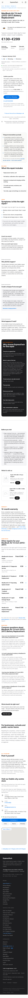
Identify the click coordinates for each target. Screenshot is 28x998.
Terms (12, 992)
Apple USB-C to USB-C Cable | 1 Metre (17, 489)
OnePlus (5, 902)
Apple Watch (6, 891)
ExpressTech (14, 2)
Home (2, 6)
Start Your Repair (7, 910)
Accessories (6, 916)
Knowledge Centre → (8, 946)
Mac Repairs (7, 6)
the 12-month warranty (16, 160)
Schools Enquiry (7, 927)
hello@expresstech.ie (17, 528)
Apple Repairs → (7, 883)
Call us (5, 823)
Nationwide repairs (5, 61)
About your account (8, 964)
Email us (14, 823)
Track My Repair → (7, 933)
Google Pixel (6, 900)
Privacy (4, 992)
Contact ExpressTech (8, 958)
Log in (4, 962)
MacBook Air (13, 6)
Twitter (4, 982)
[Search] (22, 2)
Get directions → (14, 820)
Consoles (5, 904)
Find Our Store (6, 960)
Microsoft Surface (7, 893)
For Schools (6, 925)
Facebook (9, 982)
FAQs (4, 950)
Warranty (5, 954)
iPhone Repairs (7, 885)
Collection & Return (8, 914)
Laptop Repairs (6, 895)
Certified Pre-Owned (8, 919)
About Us (5, 942)
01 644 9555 (22, 527)
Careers (5, 944)
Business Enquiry (7, 923)
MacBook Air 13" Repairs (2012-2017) (8, 7)
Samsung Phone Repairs (9, 898)
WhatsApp (4, 528)
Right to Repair (8, 948)
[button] (26, 2)
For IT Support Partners (9, 931)
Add (18, 482)
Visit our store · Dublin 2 (9, 912)
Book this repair (6, 713)
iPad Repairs (6, 887)
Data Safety (6, 956)
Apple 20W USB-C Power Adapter (16, 475)
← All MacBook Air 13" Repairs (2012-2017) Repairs (13, 848)
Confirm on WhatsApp (11, 97)
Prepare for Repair (7, 952)
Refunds (8, 992)
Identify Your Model (8, 935)
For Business (6, 921)
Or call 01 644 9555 (8, 101)
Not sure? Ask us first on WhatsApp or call (14, 113)
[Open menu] (2, 2)
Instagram (15, 982)
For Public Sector (7, 929)
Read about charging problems (9, 308)
